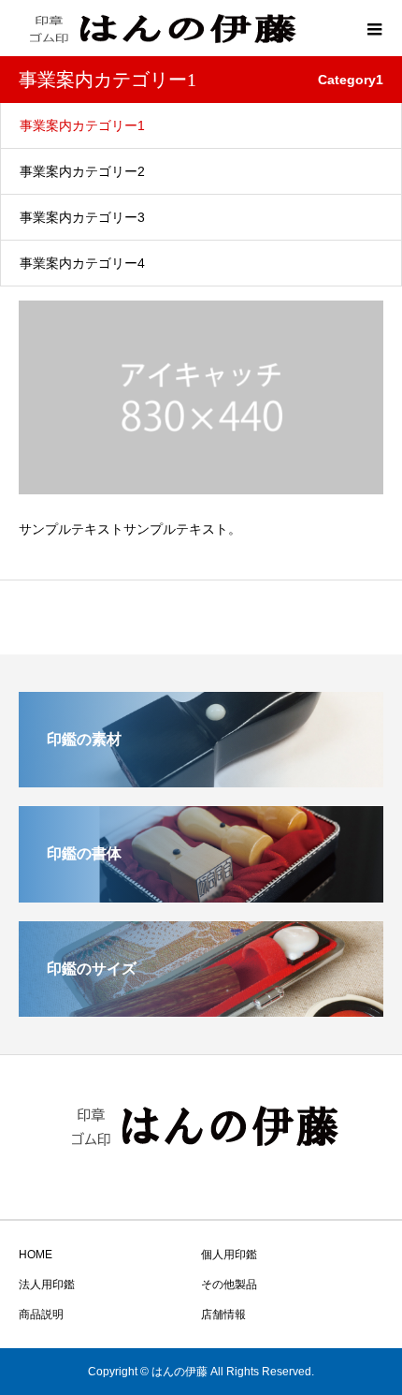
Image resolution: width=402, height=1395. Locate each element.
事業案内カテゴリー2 (82, 171)
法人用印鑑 (47, 1284)
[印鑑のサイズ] (201, 1009)
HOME (35, 1254)
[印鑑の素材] (201, 779)
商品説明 (41, 1314)
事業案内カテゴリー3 (82, 217)
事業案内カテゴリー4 (82, 263)
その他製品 (229, 1284)
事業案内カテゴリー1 (82, 125)
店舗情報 (223, 1314)
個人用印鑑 (229, 1254)
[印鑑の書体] (201, 895)
